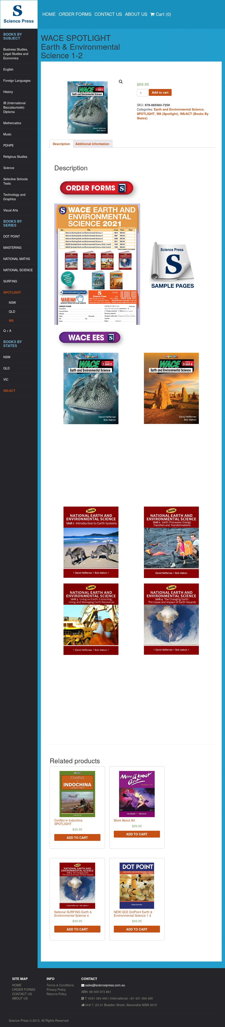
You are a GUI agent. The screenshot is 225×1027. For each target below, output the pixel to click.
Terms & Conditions (60, 985)
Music (7, 134)
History (8, 91)
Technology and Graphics (14, 196)
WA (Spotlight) (167, 113)
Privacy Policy (56, 989)
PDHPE (8, 145)
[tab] (61, 144)
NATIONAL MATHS (16, 258)
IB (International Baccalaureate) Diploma (14, 107)
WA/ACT (9, 390)
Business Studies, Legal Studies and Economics (15, 53)
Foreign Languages (17, 80)
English (8, 69)
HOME (49, 14)
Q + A (7, 330)
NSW (12, 302)
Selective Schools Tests (15, 181)
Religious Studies (15, 156)
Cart (162, 14)
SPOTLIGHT (12, 292)
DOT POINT (11, 236)
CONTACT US (108, 14)
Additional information (92, 144)
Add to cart (160, 92)
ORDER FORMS (75, 14)
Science (8, 167)
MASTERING (12, 247)
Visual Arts (10, 210)
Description (61, 144)
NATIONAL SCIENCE (18, 270)
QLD (12, 311)
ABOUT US (136, 14)
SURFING (10, 281)
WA (11, 320)
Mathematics (12, 123)
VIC (5, 379)
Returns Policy (57, 994)
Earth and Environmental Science (179, 109)
